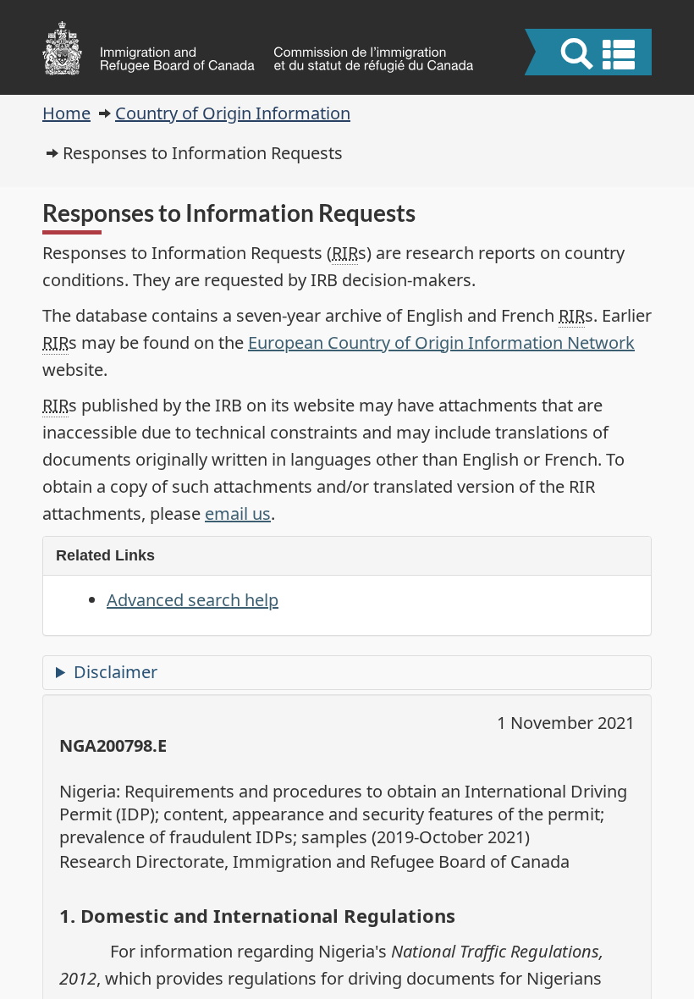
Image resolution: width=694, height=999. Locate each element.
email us (238, 513)
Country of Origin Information (232, 113)
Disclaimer (115, 671)
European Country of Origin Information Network (441, 342)
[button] (590, 54)
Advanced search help (192, 599)
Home (66, 113)
